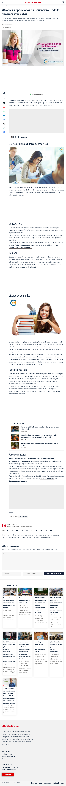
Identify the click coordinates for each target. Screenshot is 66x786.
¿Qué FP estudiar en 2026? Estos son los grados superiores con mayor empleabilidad (56, 646)
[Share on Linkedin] (4, 115)
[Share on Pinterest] (4, 107)
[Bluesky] (51, 531)
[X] (12, 531)
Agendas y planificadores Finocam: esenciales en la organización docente (40, 646)
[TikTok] (31, 531)
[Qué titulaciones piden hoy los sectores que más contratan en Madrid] (15, 445)
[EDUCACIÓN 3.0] (33, 1)
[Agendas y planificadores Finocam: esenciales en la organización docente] (41, 636)
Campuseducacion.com (17, 100)
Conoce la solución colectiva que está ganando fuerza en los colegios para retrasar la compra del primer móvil (39, 436)
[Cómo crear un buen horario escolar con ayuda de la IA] (25, 592)
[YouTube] (17, 531)
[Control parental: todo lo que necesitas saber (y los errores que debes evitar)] (15, 429)
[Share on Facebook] (4, 99)
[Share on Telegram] (4, 120)
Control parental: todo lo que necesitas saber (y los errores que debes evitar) (40, 428)
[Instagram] (22, 531)
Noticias (8, 6)
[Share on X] (4, 103)
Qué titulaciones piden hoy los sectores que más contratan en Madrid (39, 444)
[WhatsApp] (46, 531)
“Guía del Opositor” (47, 478)
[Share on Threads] (4, 124)
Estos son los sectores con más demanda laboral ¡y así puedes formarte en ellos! (9, 602)
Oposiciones (23, 516)
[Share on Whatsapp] (4, 111)
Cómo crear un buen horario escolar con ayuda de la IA (25, 600)
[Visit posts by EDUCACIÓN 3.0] (4, 525)
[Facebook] (7, 531)
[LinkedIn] (36, 531)
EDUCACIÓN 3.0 (8, 27)
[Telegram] (41, 531)
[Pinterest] (27, 531)
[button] (3, 2)
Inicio (3, 6)
